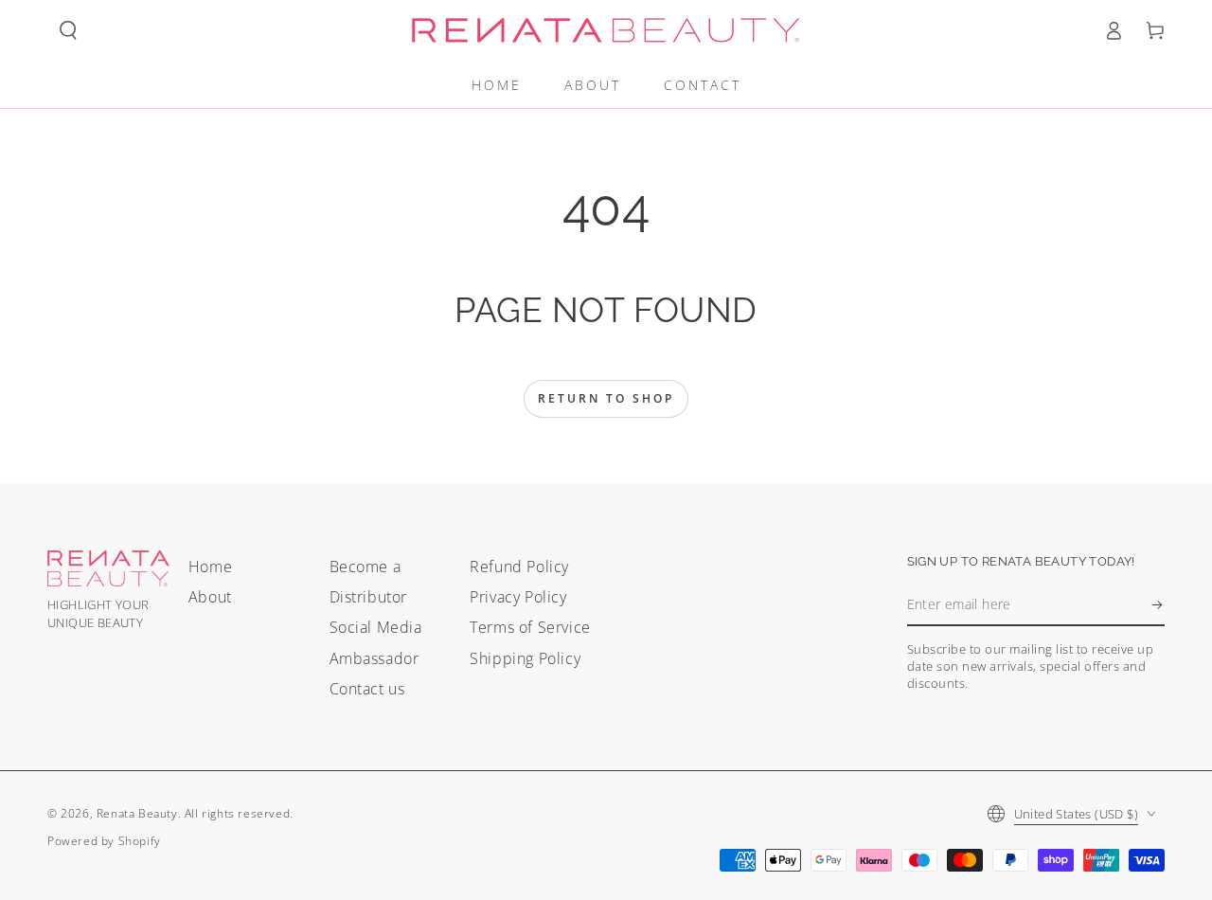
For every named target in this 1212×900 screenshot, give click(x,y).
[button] (68, 30)
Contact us (367, 688)
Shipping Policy (525, 658)
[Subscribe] (1158, 604)
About (210, 596)
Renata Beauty (137, 813)
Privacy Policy (518, 596)
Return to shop (606, 398)
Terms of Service (530, 627)
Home (210, 566)
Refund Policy (519, 566)
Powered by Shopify (104, 841)
